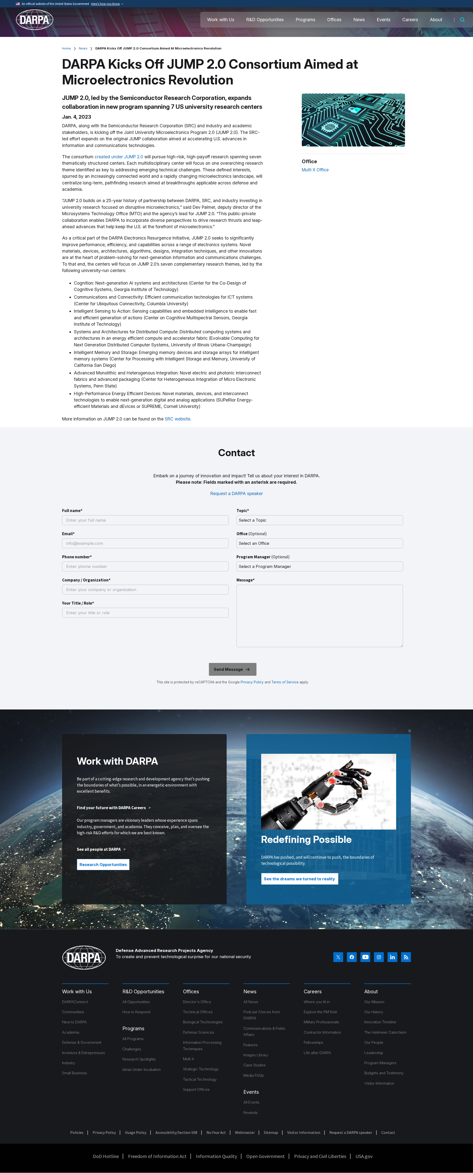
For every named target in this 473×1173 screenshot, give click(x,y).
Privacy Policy (252, 682)
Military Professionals (321, 1022)
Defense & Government (81, 1042)
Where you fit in (317, 1001)
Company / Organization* (86, 580)
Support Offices (196, 1089)
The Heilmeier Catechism (385, 1032)
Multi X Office (315, 169)
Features (250, 1045)
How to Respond (136, 1012)
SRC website (177, 418)
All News (250, 1001)
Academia (70, 1032)
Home (66, 48)
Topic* (242, 510)
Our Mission (374, 1001)
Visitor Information (379, 1083)
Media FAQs (253, 1075)
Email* (68, 533)
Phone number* (77, 557)
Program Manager (263, 557)
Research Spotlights (139, 1059)
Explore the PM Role (320, 1012)
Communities (73, 1012)
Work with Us (220, 19)
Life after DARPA (317, 1052)
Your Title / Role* (78, 603)
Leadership (373, 1052)
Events (383, 19)
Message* (245, 580)
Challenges (131, 1049)
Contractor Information (322, 1032)
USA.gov (363, 1156)
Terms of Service (284, 682)
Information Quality (216, 1156)
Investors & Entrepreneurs (83, 1052)
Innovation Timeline (380, 1022)
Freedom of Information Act (157, 1156)
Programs (305, 19)
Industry (68, 1063)
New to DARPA (74, 1022)
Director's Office (197, 1001)
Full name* (72, 510)
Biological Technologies (203, 1022)
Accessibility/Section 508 (176, 1132)
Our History (373, 1012)
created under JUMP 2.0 (119, 156)
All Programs (133, 1038)
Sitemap (271, 1132)
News (359, 19)
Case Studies (254, 1065)
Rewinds (250, 1112)
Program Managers (380, 1063)
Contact (388, 1132)
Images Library (255, 1055)
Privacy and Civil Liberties (320, 1156)
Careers (410, 19)
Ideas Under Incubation (141, 1069)
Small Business (74, 1073)
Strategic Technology (201, 1069)
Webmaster (245, 1132)
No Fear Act (216, 1132)
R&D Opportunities (265, 19)
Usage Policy (135, 1132)
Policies (77, 1132)
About (436, 19)
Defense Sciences (198, 1032)
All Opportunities (136, 1001)
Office (251, 533)
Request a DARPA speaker (236, 493)
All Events (251, 1102)
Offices (334, 19)
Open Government (265, 1156)
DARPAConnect (75, 1001)
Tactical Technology (200, 1079)
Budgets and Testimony (384, 1073)
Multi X (188, 1059)
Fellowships (313, 1042)
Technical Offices (198, 1012)
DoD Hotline (106, 1156)
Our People (373, 1042)
